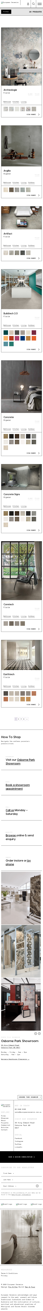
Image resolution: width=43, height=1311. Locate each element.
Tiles (3, 1116)
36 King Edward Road (10, 1045)
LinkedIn (18, 1147)
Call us (10, 810)
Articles (4, 1127)
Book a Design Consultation (20, 1157)
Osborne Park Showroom (28, 1097)
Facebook (18, 1138)
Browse (11, 835)
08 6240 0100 (20, 1109)
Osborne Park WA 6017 (10, 1047)
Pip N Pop (13, 1287)
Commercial (5, 1125)
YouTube (18, 1144)
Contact (4, 1130)
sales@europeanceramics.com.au (28, 1112)
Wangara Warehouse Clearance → (15, 1059)
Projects (4, 1123)
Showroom (4, 1118)
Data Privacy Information (21, 1194)
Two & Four (30, 1287)
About (3, 1120)
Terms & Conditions (9, 1273)
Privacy (4, 1276)
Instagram (19, 1141)
